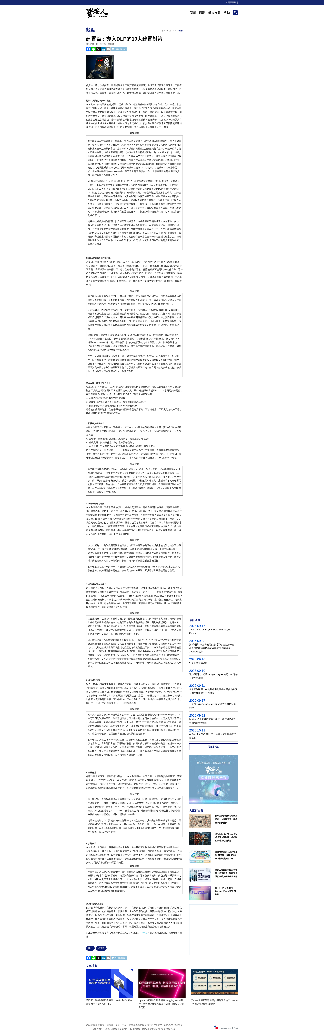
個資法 (101, 948)
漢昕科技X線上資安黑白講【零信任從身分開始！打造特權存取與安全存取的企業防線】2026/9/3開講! (211, 648)
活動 (227, 12)
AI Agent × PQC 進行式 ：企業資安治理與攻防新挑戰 (212, 736)
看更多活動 (213, 746)
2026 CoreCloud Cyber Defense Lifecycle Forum (210, 631)
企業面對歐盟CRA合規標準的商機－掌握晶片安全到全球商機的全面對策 (213, 691)
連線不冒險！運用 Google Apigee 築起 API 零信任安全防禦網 (213, 676)
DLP (90, 948)
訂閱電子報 (231, 2)
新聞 (193, 12)
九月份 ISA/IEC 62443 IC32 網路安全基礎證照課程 (212, 706)
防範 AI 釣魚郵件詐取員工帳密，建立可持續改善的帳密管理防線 (212, 721)
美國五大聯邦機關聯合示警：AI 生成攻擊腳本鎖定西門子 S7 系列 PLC (109, 1002)
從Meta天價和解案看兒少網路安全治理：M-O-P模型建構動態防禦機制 (214, 1002)
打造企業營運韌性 (198, 663)
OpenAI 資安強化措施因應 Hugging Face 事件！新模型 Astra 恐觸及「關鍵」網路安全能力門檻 (161, 1004)
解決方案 (214, 12)
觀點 (202, 12)
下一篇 (144, 932)
